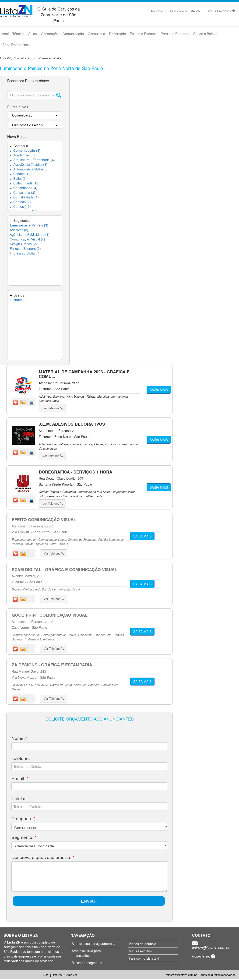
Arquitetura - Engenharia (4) (32, 159)
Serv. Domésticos (16, 44)
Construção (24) (23, 187)
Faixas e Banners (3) (25, 248)
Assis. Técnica (13, 33)
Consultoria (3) (22, 192)
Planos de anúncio (142, 943)
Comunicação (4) (25, 150)
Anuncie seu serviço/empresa (93, 943)
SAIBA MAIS (159, 389)
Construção (50, 33)
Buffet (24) (19, 178)
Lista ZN (5, 58)
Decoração (117, 33)
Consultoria (96, 33)
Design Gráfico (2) (23, 243)
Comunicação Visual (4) (27, 239)
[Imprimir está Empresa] (31, 401)
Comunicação (73, 33)
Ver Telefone (51, 408)
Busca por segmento (87, 962)
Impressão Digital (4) (25, 253)
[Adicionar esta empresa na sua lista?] (16, 401)
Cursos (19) (20, 206)
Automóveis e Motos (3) (29, 169)
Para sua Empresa (175, 33)
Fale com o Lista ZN (185, 10)
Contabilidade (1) (24, 197)
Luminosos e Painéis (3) (29, 225)
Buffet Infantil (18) (24, 183)
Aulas (32, 33)
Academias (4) (22, 155)
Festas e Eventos (143, 33)
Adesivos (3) (19, 229)
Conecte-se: (201, 956)
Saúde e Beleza (205, 33)
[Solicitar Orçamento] (24, 401)
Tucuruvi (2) (19, 299)
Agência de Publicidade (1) (29, 234)
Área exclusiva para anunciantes (86, 953)
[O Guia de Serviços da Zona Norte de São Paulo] (16, 10)
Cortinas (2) (20, 201)
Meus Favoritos (219, 10)
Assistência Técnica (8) (28, 164)
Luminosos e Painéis (47, 58)
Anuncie (157, 10)
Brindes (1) (20, 173)
